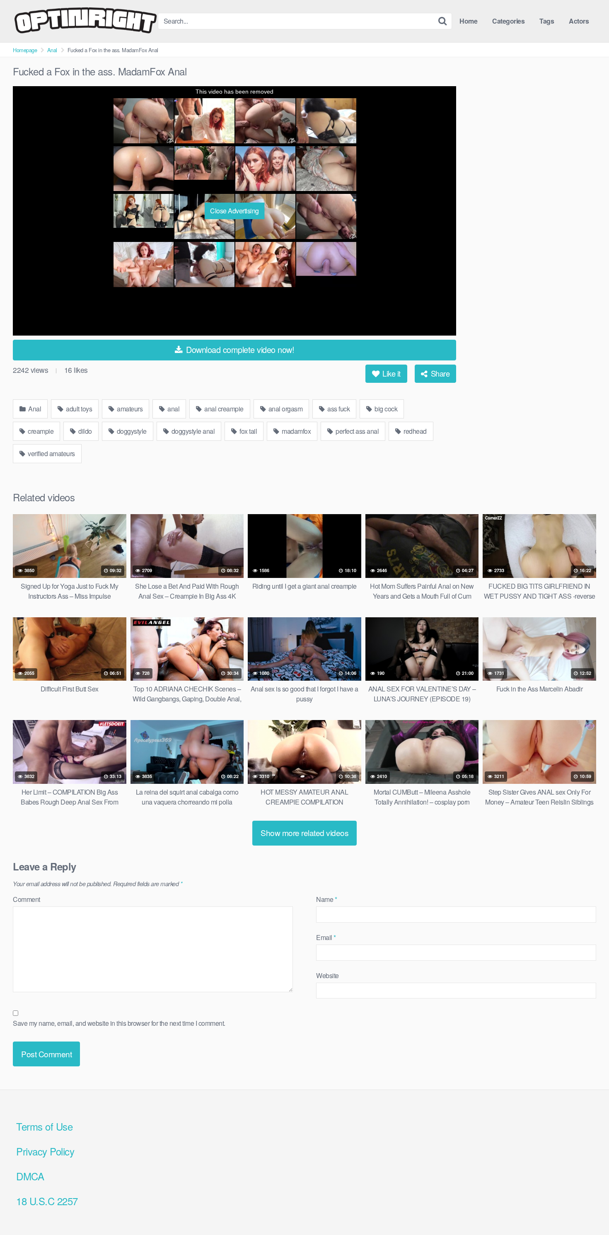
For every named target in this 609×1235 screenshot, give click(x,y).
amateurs (129, 408)
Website (327, 975)
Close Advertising (234, 210)
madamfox (295, 431)
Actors (579, 21)
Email (326, 937)
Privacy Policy (45, 1151)
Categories (508, 21)
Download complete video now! (239, 349)
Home (468, 21)
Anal (52, 50)
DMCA (30, 1176)
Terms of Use (44, 1126)
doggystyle (131, 431)
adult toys (78, 408)
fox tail (247, 431)
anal (173, 408)
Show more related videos (304, 832)
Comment (26, 899)
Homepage (25, 50)
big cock (385, 408)
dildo (84, 431)
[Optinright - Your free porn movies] (85, 21)
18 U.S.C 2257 (47, 1201)
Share (439, 373)
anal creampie (223, 408)
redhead (414, 431)
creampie (40, 431)
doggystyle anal (192, 431)
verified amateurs (51, 453)
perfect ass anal (356, 431)
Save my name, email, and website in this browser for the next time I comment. (119, 1023)
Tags (546, 21)
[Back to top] (586, 1208)
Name (326, 899)
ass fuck (338, 408)
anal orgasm (284, 408)
